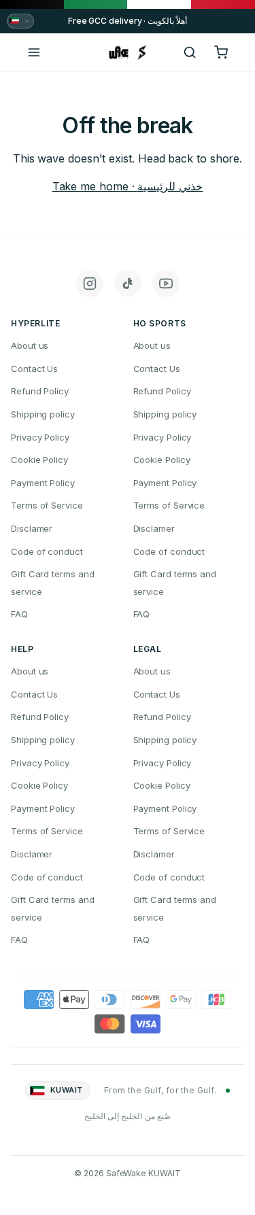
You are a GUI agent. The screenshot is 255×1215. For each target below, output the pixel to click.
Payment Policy (43, 482)
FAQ (19, 614)
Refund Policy (40, 391)
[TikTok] (127, 283)
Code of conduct (47, 551)
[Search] (190, 52)
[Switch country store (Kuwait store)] (20, 21)
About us (29, 345)
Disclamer (31, 528)
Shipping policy (43, 414)
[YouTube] (166, 283)
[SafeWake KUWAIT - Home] (128, 52)
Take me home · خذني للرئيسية (127, 186)
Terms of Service (47, 505)
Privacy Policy (40, 437)
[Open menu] (34, 52)
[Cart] (221, 52)
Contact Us (34, 368)
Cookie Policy (39, 459)
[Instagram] (89, 283)
